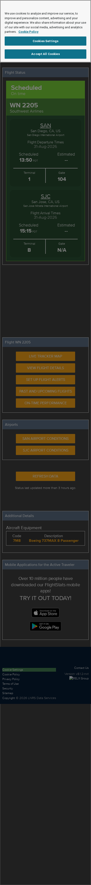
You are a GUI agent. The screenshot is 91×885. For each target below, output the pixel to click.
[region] (45, 31)
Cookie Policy (28, 31)
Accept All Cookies (45, 54)
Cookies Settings (45, 41)
